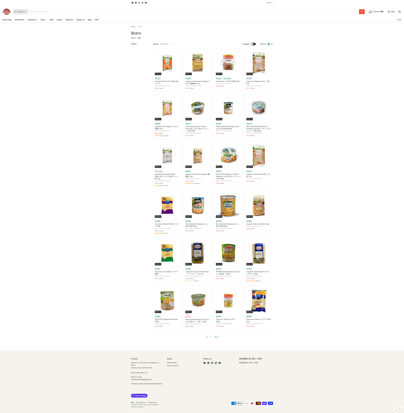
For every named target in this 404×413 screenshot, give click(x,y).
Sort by (155, 44)
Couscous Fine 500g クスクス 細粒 (167, 273)
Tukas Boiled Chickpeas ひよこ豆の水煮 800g (197, 225)
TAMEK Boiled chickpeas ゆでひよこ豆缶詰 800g (228, 273)
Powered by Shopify (137, 407)
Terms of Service (173, 366)
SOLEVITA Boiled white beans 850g (166, 320)
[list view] (271, 44)
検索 (132, 402)
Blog (90, 20)
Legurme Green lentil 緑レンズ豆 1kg (258, 175)
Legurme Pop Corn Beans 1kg (257, 224)
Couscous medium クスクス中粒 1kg (259, 320)
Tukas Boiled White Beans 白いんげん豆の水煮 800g (228, 127)
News (43, 20)
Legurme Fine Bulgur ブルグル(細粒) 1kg (166, 127)
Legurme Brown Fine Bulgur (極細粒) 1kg (197, 175)
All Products (20, 20)
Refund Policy (172, 363)
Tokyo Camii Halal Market (163, 86)
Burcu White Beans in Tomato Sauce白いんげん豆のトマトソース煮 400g (228, 176)
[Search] (362, 11)
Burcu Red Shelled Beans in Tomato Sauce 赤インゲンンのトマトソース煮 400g (258, 128)
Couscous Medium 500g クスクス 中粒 (167, 225)
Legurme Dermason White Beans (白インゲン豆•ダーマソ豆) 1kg (166, 176)
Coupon (59, 20)
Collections (32, 20)
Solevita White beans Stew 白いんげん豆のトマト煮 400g (197, 320)
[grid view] (268, 44)
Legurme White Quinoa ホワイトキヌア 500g (258, 273)
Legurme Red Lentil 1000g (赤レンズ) (166, 82)
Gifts (51, 20)
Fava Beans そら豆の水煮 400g (228, 81)
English (269, 3)
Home (133, 27)
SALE (399, 20)
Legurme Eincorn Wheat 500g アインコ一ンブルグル (196, 273)
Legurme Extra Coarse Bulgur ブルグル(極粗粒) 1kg (197, 82)
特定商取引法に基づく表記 (248, 363)
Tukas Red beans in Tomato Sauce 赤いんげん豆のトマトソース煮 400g (197, 128)
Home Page (7, 20)
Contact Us (80, 20)
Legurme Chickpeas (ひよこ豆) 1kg (258, 82)
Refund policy (152, 402)
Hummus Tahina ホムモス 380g (226, 320)
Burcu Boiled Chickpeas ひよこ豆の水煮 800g (227, 225)
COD (96, 20)
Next (216, 337)
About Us (69, 20)
